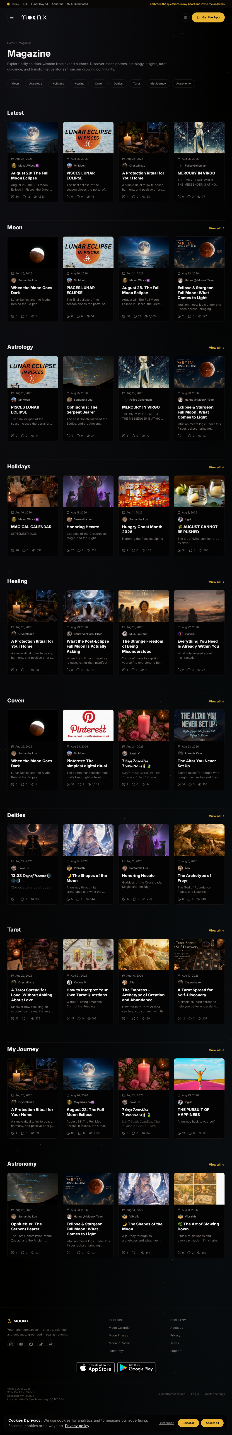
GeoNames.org (38, 1399)
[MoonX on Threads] (51, 1344)
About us (176, 1327)
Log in (195, 1394)
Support (175, 1351)
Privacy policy (77, 1425)
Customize (166, 1423)
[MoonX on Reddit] (21, 1344)
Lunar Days (116, 1351)
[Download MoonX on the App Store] (96, 1367)
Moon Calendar (119, 1327)
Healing (80, 83)
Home (11, 43)
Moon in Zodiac (119, 1343)
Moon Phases (118, 1335)
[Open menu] (11, 17)
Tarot (136, 83)
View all (215, 228)
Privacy (175, 1335)
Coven (99, 83)
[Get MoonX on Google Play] (136, 1367)
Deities (118, 83)
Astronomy (183, 83)
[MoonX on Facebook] (31, 1344)
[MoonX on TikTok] (41, 1344)
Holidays (58, 83)
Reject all (188, 1423)
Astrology (35, 83)
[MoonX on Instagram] (11, 1344)
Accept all (212, 1423)
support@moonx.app (171, 1394)
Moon (15, 83)
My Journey (158, 83)
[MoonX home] (33, 17)
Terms (174, 1343)
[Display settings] (186, 17)
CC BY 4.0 (56, 1399)
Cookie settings (215, 1394)
